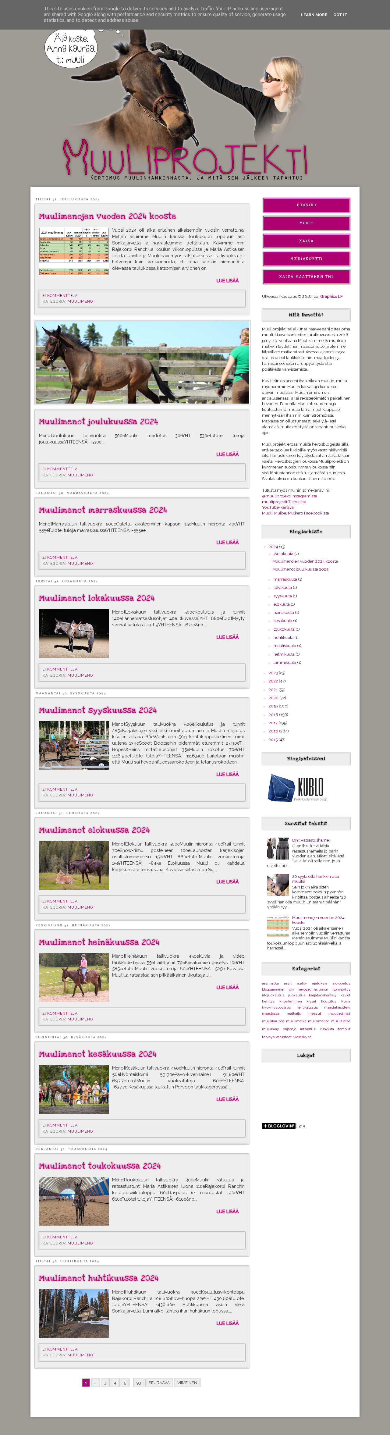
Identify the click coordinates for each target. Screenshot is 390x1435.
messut (314, 1013)
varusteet (284, 1037)
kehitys (268, 1001)
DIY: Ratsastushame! (311, 840)
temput (344, 1029)
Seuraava (159, 1382)
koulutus (328, 1001)
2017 (273, 722)
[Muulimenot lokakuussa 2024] (74, 633)
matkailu (294, 1013)
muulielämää (339, 1013)
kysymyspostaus (276, 1007)
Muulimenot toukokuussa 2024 (100, 1166)
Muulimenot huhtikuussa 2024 (99, 1278)
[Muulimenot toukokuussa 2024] (74, 1201)
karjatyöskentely (323, 995)
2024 (274, 546)
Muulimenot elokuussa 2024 (94, 830)
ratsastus (307, 1029)
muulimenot (81, 301)
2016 (274, 730)
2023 (274, 672)
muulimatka (296, 1021)
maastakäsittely (337, 1007)
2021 (273, 689)
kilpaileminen (290, 1001)
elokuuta (282, 604)
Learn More (314, 14)
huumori (321, 989)
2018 (274, 714)
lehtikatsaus (307, 1007)
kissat (311, 1001)
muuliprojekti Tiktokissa (284, 501)
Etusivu (306, 205)
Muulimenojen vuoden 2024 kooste (107, 216)
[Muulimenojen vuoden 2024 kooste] (74, 251)
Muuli (307, 223)
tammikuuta (285, 662)
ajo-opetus (341, 983)
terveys (268, 1037)
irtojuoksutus (273, 995)
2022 (274, 680)
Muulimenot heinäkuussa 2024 (99, 942)
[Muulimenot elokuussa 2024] (74, 865)
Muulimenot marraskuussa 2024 (103, 510)
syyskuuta (283, 595)
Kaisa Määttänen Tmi (306, 277)
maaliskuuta (285, 645)
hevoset (304, 989)
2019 (274, 705)
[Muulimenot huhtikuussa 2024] (74, 1313)
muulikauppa (273, 1021)
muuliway (270, 1029)
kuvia (345, 1001)
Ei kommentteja (60, 296)
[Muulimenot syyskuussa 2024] (74, 745)
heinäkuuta (284, 612)
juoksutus (296, 995)
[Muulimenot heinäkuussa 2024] (74, 977)
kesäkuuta (283, 620)
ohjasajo (289, 1029)
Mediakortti (306, 259)
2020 (274, 697)
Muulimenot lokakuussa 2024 (97, 598)
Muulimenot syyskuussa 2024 (98, 710)
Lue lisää (228, 280)
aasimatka (270, 983)
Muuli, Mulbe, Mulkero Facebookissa (295, 513)
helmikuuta (285, 654)
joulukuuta (284, 553)
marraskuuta (286, 579)
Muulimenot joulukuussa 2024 (98, 422)
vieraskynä (302, 1037)
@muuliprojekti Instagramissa (289, 495)
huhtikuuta (284, 637)
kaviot (345, 995)
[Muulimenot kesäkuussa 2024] (74, 1089)
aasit (288, 983)
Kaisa (307, 241)
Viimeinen (187, 1382)
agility (302, 983)
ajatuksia (319, 983)
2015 (273, 739)
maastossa (270, 1013)
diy (291, 989)
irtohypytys (341, 989)
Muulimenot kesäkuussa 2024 (98, 1054)
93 (138, 1382)
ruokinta (327, 1029)
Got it (340, 14)
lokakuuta (283, 587)
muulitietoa (340, 1021)
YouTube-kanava (278, 507)
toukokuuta (285, 629)
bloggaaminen (273, 989)
